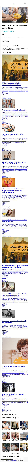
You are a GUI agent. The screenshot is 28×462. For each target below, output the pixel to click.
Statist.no (7, 459)
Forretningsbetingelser (13, 460)
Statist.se (11, 459)
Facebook (3, 459)
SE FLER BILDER (15, 453)
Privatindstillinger (21, 460)
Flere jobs (4, 411)
